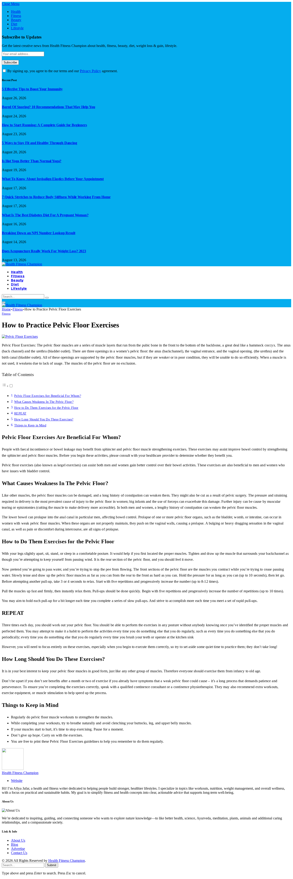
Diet (14, 24)
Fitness (16, 16)
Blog (14, 844)
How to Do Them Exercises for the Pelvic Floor (46, 407)
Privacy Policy (90, 71)
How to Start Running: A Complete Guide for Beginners (44, 125)
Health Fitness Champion (20, 773)
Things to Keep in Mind (30, 425)
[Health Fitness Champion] (22, 264)
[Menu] (3, 302)
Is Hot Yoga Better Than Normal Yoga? (31, 161)
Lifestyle (17, 28)
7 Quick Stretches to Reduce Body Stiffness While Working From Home (56, 197)
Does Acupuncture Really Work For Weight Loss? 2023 (44, 251)
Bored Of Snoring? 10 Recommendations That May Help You (48, 107)
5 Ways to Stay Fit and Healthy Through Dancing (39, 143)
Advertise (18, 849)
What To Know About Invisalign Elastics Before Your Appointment (53, 179)
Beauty (16, 20)
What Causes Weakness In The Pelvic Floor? (43, 402)
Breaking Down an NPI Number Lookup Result (38, 233)
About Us (18, 840)
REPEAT (20, 413)
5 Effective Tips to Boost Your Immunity (32, 89)
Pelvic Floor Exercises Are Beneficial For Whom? (47, 396)
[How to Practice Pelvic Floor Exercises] (20, 336)
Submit (51, 865)
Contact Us (19, 853)
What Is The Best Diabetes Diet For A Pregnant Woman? (45, 215)
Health (16, 12)
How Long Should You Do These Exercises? (43, 419)
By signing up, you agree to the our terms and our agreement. (62, 71)
